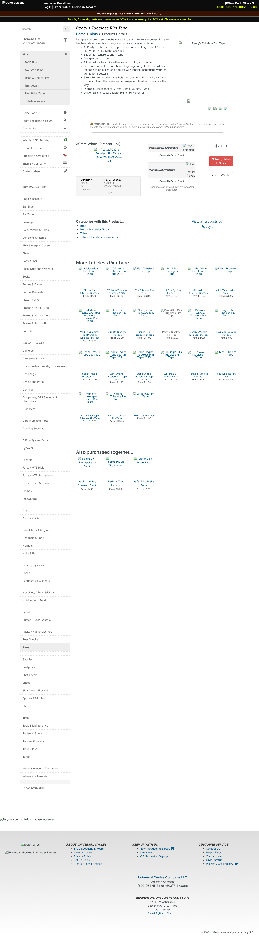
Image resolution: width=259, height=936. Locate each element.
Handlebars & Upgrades (37, 530)
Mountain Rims (34, 70)
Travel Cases (30, 749)
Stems (26, 706)
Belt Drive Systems (34, 237)
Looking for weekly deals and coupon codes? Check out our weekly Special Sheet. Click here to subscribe (129, 19)
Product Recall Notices (88, 863)
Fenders (27, 459)
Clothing (28, 389)
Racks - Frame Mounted (37, 631)
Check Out (250, 3)
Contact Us (29, 128)
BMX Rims (31, 62)
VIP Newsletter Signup (154, 856)
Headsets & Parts (33, 537)
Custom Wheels (32, 171)
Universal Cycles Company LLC (162, 877)
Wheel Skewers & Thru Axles (40, 768)
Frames (27, 490)
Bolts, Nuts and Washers (38, 268)
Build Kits (28, 331)
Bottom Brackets (33, 292)
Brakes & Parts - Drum (36, 315)
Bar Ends (28, 206)
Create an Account (84, 7)
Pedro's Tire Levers (115, 483)
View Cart (234, 3)
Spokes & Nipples (34, 698)
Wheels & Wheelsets (35, 776)
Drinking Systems (33, 428)
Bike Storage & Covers (36, 245)
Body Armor (30, 261)
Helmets (28, 545)
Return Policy (82, 860)
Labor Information (34, 787)
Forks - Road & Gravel (36, 483)
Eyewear (28, 448)
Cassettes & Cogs (34, 358)
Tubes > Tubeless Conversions (99, 237)
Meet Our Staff (83, 852)
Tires (26, 717)
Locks (26, 573)
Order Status (62, 7)
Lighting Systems (33, 565)
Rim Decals (32, 85)
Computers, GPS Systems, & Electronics (40, 399)
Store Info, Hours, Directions (162, 913)
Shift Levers (30, 674)
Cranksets (29, 408)
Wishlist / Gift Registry (36, 140)
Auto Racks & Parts (34, 187)
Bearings (28, 222)
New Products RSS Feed (155, 848)
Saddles (28, 659)
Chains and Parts (33, 381)
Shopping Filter (32, 38)
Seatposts (29, 667)
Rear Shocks (30, 639)
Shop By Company (34, 163)
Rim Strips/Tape (35, 93)
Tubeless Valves (35, 101)
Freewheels (30, 498)
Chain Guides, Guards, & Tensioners (45, 366)
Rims (26, 647)
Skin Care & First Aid (35, 690)
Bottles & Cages (32, 284)
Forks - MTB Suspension (38, 475)
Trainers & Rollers (33, 741)
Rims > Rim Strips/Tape (94, 229)
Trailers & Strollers (34, 733)
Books (26, 276)
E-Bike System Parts (35, 440)
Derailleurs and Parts (35, 420)
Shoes (26, 682)
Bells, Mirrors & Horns (36, 229)
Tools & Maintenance (35, 725)
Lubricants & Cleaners (36, 580)
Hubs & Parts (31, 553)
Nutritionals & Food (34, 600)
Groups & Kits (31, 518)
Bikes (26, 253)
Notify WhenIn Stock (222, 161)
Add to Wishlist (221, 175)
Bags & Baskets (32, 198)
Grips (26, 510)
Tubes (26, 756)
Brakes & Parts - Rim (35, 323)
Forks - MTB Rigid (34, 467)
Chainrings (29, 374)
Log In (48, 7)
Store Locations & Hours (37, 120)
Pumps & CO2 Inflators (37, 619)
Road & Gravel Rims (37, 77)
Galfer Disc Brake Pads (143, 483)
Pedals (27, 612)
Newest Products (33, 148)
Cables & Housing (33, 342)
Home (81, 34)
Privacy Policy (82, 856)
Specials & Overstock (36, 155)
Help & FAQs (213, 852)
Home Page (30, 112)
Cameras (28, 350)
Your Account (214, 856)
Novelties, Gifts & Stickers (39, 592)
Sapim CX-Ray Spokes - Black (87, 483)
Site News (146, 852)
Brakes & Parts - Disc (36, 307)
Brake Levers (31, 299)
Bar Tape (28, 214)
